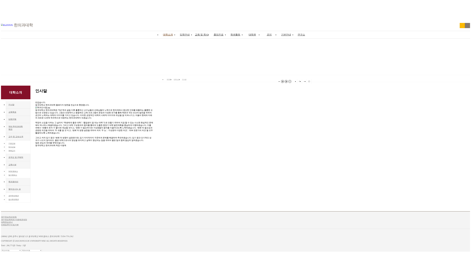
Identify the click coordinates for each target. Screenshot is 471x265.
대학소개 (168, 34)
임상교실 (11, 147)
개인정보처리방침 (9, 217)
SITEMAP (467, 25)
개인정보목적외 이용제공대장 (14, 220)
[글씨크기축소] (304, 81)
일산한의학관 (13, 199)
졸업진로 (218, 34)
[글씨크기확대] (299, 81)
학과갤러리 (13, 182)
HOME (169, 79)
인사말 (184, 79)
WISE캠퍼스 (13, 171)
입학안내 (185, 34)
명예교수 (11, 151)
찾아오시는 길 (14, 189)
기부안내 (286, 34)
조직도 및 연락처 (15, 157)
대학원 (252, 34)
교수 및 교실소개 (15, 137)
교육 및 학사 (201, 34)
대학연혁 (12, 119)
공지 (269, 34)
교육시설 (12, 165)
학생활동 (235, 34)
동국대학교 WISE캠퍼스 (462, 25)
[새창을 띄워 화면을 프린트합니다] (309, 81)
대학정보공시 (7, 222)
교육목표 (12, 112)
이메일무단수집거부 (10, 225)
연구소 (301, 34)
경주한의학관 (13, 196)
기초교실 (11, 143)
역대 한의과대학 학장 (15, 128)
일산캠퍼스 (12, 175)
